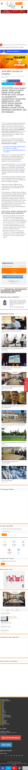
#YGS (3, 703)
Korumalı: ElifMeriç (5, 630)
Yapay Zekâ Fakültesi (7, 480)
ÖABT (16, 230)
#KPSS (3, 705)
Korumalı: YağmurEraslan (6, 622)
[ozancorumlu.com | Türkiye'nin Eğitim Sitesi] (14, 4)
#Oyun (3, 724)
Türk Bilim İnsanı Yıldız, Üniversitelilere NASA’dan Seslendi (15, 44)
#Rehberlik (4, 721)
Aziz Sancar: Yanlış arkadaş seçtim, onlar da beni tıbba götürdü (12, 604)
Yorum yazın (5, 77)
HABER (7, 47)
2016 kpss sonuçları (5, 290)
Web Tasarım (24, 763)
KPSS (23, 76)
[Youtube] (16, 755)
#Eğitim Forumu (5, 699)
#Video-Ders (4, 720)
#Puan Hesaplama (5, 723)
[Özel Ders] (14, 51)
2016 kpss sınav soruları (20, 289)
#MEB (3, 718)
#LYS (3, 704)
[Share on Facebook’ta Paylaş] (3, 768)
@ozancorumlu (6, 751)
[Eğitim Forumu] (14, 11)
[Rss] (6, 755)
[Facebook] (9, 755)
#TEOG (3, 701)
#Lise (3, 713)
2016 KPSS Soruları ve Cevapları (8, 292)
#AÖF (3, 707)
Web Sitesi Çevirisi (13, 616)
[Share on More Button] (24, 83)
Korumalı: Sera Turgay (5, 626)
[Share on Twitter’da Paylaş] (8, 768)
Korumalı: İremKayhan (5, 613)
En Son (2, 610)
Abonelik (15, 762)
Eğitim (14, 134)
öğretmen (5, 165)
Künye (8, 762)
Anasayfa (3, 47)
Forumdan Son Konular (10, 661)
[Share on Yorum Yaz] (19, 768)
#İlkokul (3, 711)
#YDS (3, 708)
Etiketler (17, 610)
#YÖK (3, 719)
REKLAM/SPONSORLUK (11, 738)
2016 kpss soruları (16, 290)
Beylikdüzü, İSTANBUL (5, 731)
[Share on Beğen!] (14, 768)
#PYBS (3, 709)
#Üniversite (4, 714)
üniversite (18, 164)
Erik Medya (14, 764)
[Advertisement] (14, 28)
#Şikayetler (4, 722)
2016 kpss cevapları (9, 289)
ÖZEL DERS (6, 745)
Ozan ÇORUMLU (6, 76)
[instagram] (22, 755)
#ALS (3, 706)
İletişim (11, 762)
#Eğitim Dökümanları (6, 700)
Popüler (7, 610)
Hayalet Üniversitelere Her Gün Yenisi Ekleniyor (14, 425)
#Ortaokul (4, 712)
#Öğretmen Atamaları (6, 716)
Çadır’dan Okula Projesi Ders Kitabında (11, 331)
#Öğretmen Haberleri (6, 715)
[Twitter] (11, 755)
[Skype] (19, 755)
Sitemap (19, 762)
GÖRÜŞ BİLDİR (26, 386)
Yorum (12, 610)
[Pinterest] (14, 755)
